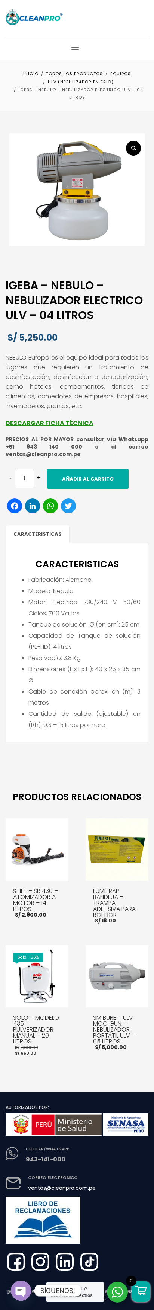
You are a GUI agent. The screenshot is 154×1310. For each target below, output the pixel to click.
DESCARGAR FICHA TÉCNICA (49, 423)
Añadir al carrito (88, 478)
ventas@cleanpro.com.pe (62, 1188)
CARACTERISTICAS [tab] (37, 534)
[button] (133, 148)
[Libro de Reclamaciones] (49, 1217)
